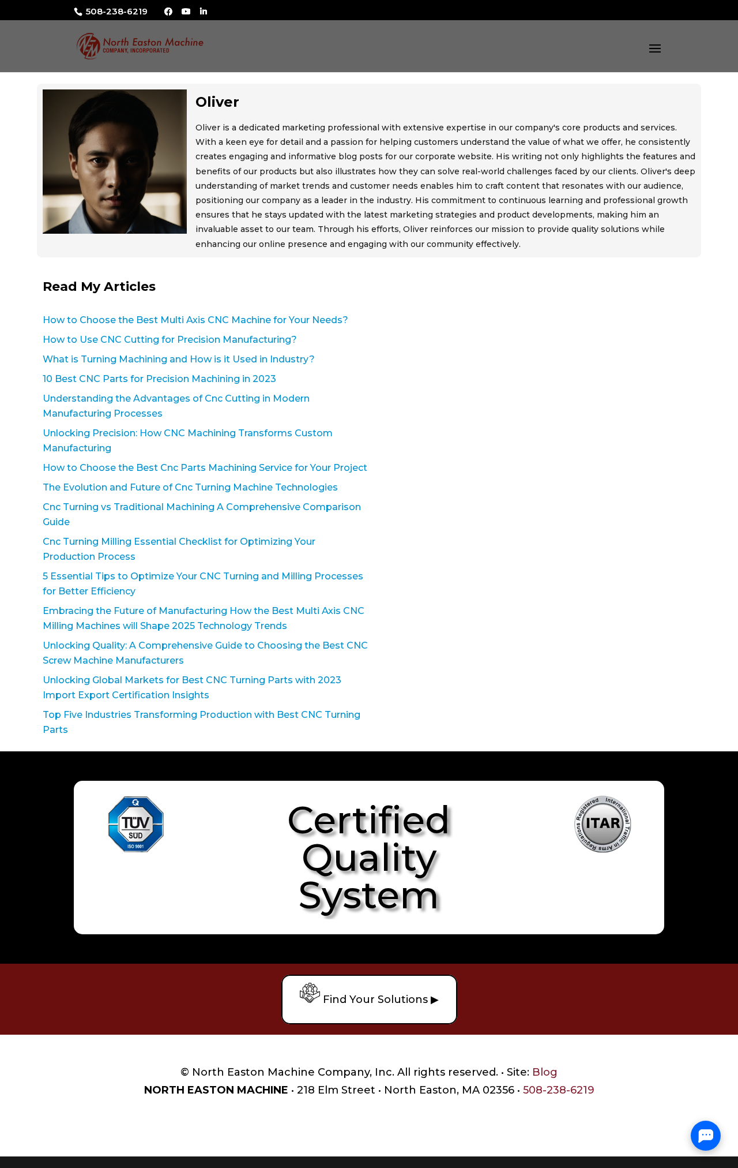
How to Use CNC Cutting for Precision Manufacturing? (170, 339)
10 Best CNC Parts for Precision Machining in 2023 (159, 378)
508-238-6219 (116, 11)
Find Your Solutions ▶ (379, 999)
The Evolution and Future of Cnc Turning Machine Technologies (190, 487)
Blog (545, 1072)
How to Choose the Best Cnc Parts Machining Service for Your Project (205, 467)
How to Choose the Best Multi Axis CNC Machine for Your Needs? (195, 320)
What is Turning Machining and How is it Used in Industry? (179, 359)
